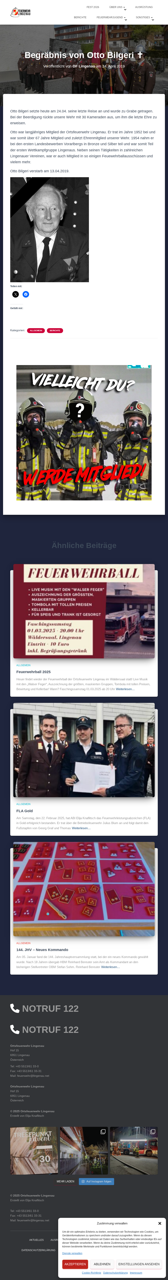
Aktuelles (36, 1240)
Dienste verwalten (72, 1253)
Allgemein (36, 330)
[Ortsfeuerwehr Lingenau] (20, 12)
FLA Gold (24, 811)
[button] (160, 1223)
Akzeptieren (75, 1264)
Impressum (136, 1272)
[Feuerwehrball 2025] (84, 611)
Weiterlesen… (125, 689)
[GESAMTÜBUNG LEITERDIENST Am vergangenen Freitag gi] (84, 1151)
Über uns (116, 7)
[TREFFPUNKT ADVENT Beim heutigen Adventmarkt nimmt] (34, 1151)
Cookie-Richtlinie (91, 1272)
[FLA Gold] (84, 749)
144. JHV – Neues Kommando (42, 950)
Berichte (80, 17)
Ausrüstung (144, 7)
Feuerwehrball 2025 (33, 672)
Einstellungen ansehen (139, 1264)
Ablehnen (102, 1264)
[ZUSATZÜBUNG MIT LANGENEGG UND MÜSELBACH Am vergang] (134, 1151)
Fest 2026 (93, 7)
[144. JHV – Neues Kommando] (84, 889)
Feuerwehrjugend (110, 17)
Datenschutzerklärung (115, 1272)
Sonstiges (143, 17)
